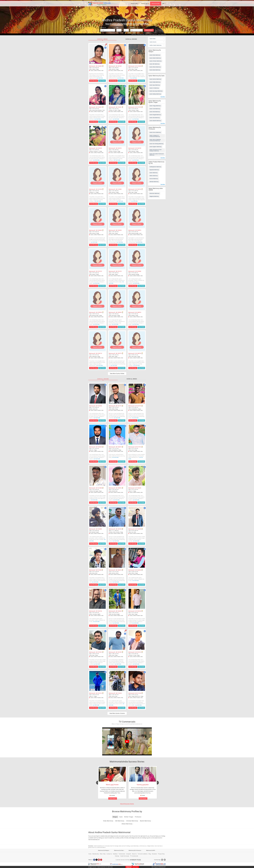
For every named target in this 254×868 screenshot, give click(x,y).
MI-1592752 (138, 189)
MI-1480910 (138, 312)
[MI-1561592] (117, 640)
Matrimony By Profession (135, 850)
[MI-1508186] (117, 300)
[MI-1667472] (137, 393)
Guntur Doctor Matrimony (155, 132)
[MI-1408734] (137, 341)
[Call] (105, 48)
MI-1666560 (138, 570)
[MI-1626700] (137, 136)
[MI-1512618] (117, 681)
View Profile (102, 80)
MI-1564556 (99, 405)
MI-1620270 (119, 447)
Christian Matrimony (132, 820)
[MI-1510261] (117, 95)
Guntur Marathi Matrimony (155, 120)
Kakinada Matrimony (154, 181)
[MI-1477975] (137, 95)
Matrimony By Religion (103, 850)
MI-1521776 (119, 405)
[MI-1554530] (117, 218)
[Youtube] (99, 860)
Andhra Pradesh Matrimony (155, 45)
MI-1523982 (138, 271)
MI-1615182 (99, 189)
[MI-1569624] (97, 218)
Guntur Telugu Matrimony (155, 105)
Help (163, 3)
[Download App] (162, 860)
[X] (96, 860)
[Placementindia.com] (94, 864)
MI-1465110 (99, 353)
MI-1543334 (99, 148)
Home (89, 854)
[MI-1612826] (117, 177)
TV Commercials (134, 856)
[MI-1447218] (117, 517)
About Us (134, 854)
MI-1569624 (99, 230)
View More (163, 96)
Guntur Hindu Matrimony (155, 55)
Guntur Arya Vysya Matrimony (156, 91)
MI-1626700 (138, 148)
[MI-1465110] (97, 341)
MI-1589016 (119, 488)
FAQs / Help (103, 854)
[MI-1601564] (117, 54)
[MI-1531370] (117, 259)
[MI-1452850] (97, 517)
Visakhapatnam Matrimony (155, 166)
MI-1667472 (138, 405)
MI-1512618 (119, 693)
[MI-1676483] (137, 54)
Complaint (128, 854)
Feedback (115, 854)
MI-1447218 (119, 529)
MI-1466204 (138, 488)
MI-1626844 (99, 66)
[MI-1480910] (137, 300)
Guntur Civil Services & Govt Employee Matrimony (155, 150)
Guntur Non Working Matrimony (156, 143)
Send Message (93, 80)
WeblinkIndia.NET (162, 867)
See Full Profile (100, 78)
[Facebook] (94, 860)
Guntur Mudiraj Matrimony (155, 94)
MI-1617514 (138, 447)
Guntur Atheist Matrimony (155, 67)
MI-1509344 (99, 312)
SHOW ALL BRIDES (102, 39)
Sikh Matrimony (119, 820)
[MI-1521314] (97, 681)
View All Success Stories (127, 804)
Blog (149, 854)
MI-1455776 (119, 353)
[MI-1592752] (137, 177)
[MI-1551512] (137, 640)
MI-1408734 (138, 353)
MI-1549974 (138, 230)
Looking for (103, 27)
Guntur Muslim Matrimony (155, 58)
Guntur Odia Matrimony (155, 117)
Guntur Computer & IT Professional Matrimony (155, 136)
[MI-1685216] (117, 558)
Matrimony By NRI (150, 850)
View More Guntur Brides (117, 373)
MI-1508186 (119, 312)
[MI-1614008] (97, 476)
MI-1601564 (119, 66)
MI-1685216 (119, 570)
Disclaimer (154, 854)
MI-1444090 (138, 529)
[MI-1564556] (97, 393)
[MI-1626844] (97, 54)
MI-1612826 (119, 189)
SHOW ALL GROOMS (131, 39)
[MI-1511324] (137, 681)
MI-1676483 (138, 66)
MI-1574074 (99, 652)
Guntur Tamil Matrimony (155, 108)
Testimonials (122, 854)
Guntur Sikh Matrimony (154, 64)
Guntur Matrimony (153, 172)
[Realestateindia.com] (116, 864)
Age (117, 27)
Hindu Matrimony (108, 820)
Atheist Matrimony (127, 823)
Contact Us (109, 854)
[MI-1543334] (97, 136)
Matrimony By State (119, 850)
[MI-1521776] (117, 393)
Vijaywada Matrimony (154, 169)
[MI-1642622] (117, 599)
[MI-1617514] (137, 435)
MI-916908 (98, 570)
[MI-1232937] (97, 95)
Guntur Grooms (153, 42)
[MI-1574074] (97, 640)
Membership (95, 854)
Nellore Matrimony (154, 175)
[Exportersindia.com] (159, 864)
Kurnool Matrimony (154, 178)
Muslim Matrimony (145, 820)
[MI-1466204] (137, 476)
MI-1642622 (119, 611)
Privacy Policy (161, 854)
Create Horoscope (124, 856)
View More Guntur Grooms (117, 713)
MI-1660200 (99, 447)
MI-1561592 (119, 652)
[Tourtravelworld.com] (137, 864)
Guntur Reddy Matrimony (155, 82)
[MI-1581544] (137, 599)
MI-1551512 (138, 652)
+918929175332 (135, 860)
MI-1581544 (138, 611)
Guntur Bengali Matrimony (155, 114)
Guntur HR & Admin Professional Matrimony (157, 154)
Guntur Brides (153, 38)
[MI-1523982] (137, 259)
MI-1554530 (119, 230)
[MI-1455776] (117, 341)
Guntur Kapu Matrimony (155, 85)
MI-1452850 (99, 529)
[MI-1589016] (117, 476)
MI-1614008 (99, 488)
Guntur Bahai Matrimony (155, 70)
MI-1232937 (99, 107)
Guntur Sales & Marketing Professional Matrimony (155, 140)
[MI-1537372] (97, 259)
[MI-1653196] (97, 599)
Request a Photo (117, 142)
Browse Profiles (134, 3)
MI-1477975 (138, 107)
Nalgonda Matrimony (154, 196)
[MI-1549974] (137, 218)
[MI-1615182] (97, 177)
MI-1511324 (138, 693)
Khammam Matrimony (154, 193)
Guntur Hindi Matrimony (155, 111)
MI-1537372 (99, 271)
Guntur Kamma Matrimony (155, 79)
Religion (132, 27)
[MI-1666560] (137, 558)
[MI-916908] (97, 558)
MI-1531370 (119, 271)
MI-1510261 (119, 107)
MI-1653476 (119, 148)
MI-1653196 (99, 611)
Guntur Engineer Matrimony (155, 146)
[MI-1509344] (97, 300)
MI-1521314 (99, 693)
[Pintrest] (101, 860)
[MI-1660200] (97, 435)
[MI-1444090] (137, 517)
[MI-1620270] (117, 435)
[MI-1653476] (117, 136)
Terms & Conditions (143, 854)
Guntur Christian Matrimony (155, 61)
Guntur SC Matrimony (154, 88)
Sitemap (117, 856)
